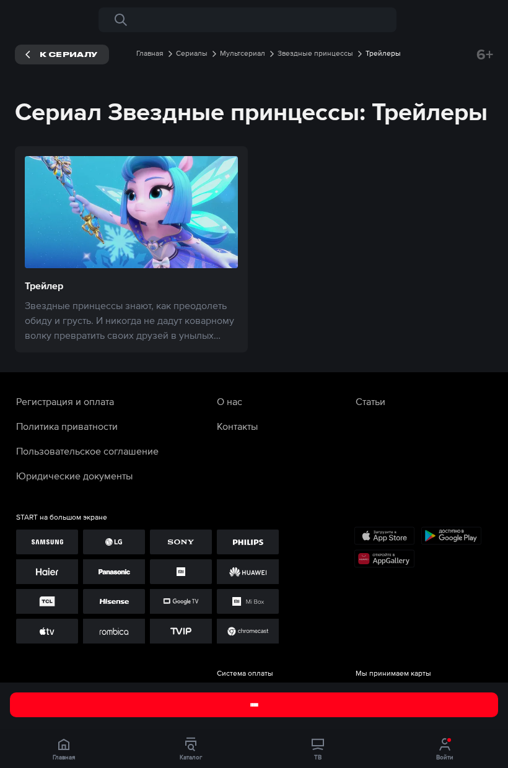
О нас (229, 401)
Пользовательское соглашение (87, 450)
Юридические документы (74, 475)
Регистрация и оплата (65, 401)
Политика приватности (67, 426)
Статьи (370, 401)
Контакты (237, 426)
